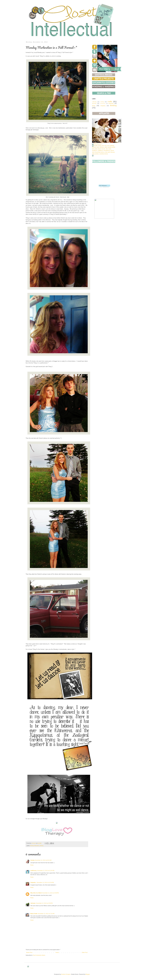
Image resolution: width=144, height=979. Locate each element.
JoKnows (33, 903)
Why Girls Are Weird (36, 893)
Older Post (84, 952)
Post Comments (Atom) (39, 955)
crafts (110, 102)
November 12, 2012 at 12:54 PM (45, 882)
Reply (32, 865)
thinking (41, 845)
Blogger (88, 974)
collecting (94, 101)
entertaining (102, 103)
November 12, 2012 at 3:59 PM (44, 903)
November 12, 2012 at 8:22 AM (43, 860)
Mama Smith (33, 913)
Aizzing (32, 860)
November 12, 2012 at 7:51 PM (46, 913)
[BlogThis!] (47, 843)
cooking (102, 101)
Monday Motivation (34, 845)
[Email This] (46, 843)
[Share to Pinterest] (53, 843)
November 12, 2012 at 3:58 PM (50, 893)
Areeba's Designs (65, 974)
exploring (110, 103)
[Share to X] (49, 843)
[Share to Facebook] (51, 843)
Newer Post (29, 952)
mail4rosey (33, 870)
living (93, 105)
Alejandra (33, 882)
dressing (94, 103)
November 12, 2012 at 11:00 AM (45, 870)
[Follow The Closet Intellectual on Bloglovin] (104, 187)
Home (57, 952)
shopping (102, 105)
